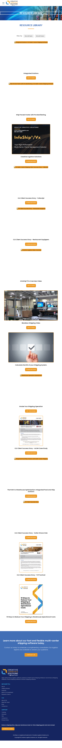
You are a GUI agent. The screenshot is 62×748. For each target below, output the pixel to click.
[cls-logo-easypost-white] (10, 672)
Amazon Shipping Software (28, 679)
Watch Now (31, 78)
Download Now (31, 161)
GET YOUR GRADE (31, 411)
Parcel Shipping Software (14, 679)
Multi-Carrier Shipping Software (36, 678)
